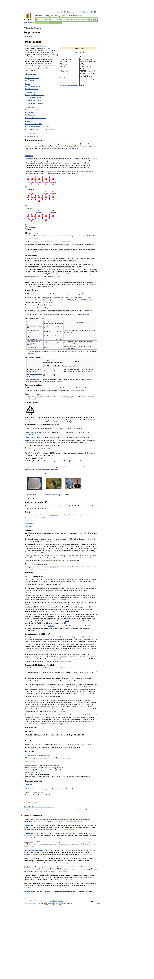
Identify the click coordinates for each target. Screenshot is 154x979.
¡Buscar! (93, 19)
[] (62, 768)
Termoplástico (29, 883)
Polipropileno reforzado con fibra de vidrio (39, 833)
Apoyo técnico (53, 900)
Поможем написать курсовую (43, 807)
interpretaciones (55, 23)
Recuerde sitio (61, 12)
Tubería (26, 858)
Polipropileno (28, 825)
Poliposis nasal (32, 810)
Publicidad (60, 900)
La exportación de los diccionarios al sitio (79, 12)
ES (95, 12)
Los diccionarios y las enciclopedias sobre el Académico (58, 16)
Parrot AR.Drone (29, 891)
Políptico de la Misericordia (85, 810)
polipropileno (28, 819)
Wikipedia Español (42, 23)
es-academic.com (29, 22)
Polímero (27, 875)
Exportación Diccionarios (30, 903)
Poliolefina (27, 867)
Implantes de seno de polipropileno (36, 850)
